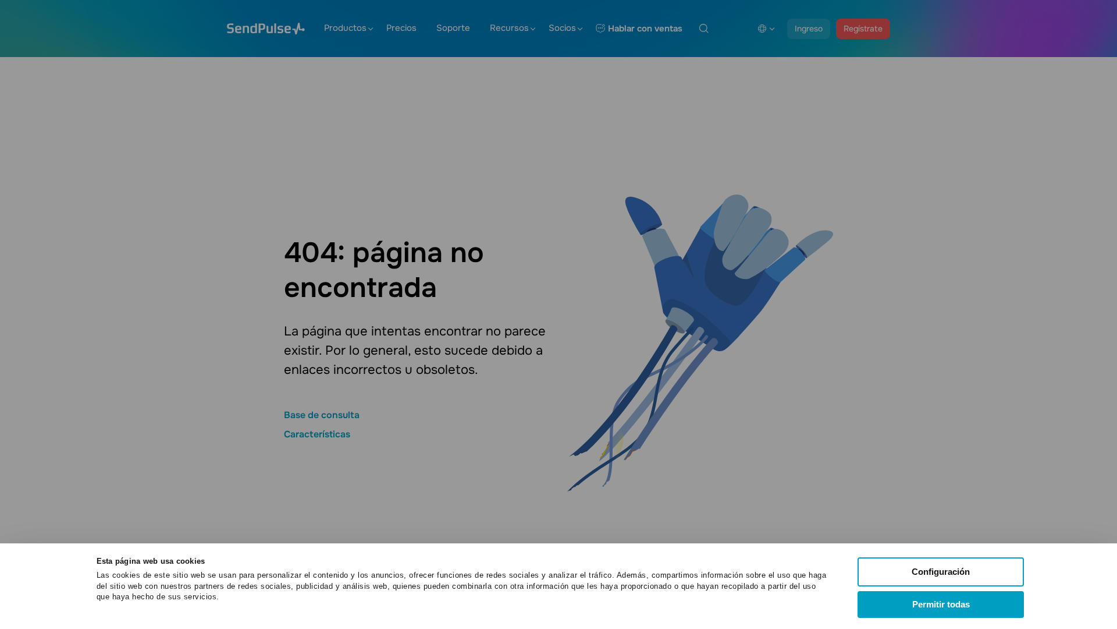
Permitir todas (941, 604)
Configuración (941, 572)
